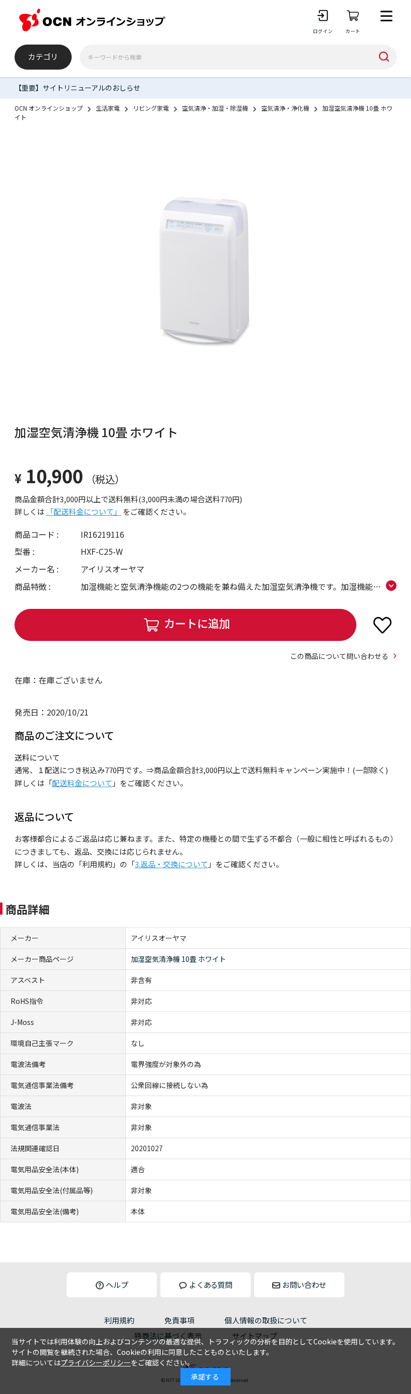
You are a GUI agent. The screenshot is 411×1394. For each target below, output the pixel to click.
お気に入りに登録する (382, 625)
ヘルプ (117, 1284)
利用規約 (119, 1320)
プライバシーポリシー (96, 1362)
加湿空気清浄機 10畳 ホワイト (178, 959)
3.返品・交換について (171, 864)
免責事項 (179, 1320)
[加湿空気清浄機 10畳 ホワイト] (205, 272)
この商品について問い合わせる (339, 656)
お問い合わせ (304, 1284)
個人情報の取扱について (266, 1320)
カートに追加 (197, 623)
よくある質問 (210, 1284)
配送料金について (82, 783)
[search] (383, 57)
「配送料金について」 (83, 511)
